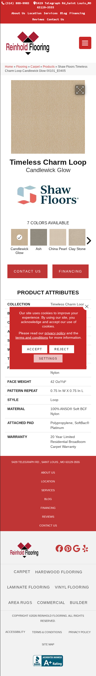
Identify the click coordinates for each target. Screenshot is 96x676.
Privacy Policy (80, 632)
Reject (61, 349)
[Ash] (38, 237)
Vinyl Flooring (72, 587)
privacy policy (55, 333)
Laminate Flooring (28, 587)
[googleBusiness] (76, 548)
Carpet (35, 66)
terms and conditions (32, 337)
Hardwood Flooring (58, 572)
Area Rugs (20, 603)
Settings (48, 358)
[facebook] (59, 548)
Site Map (48, 644)
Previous (7, 238)
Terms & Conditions (47, 632)
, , (46, 462)
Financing (77, 13)
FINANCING (70, 271)
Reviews (38, 19)
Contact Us (55, 19)
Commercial (51, 603)
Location (34, 13)
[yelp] (85, 548)
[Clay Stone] (77, 237)
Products (49, 66)
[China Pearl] (57, 237)
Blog (63, 13)
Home (9, 66)
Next (88, 238)
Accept (34, 349)
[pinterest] (68, 548)
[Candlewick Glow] (19, 237)
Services (51, 13)
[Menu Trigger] (85, 43)
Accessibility (15, 631)
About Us (18, 13)
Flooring (21, 66)
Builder (79, 603)
